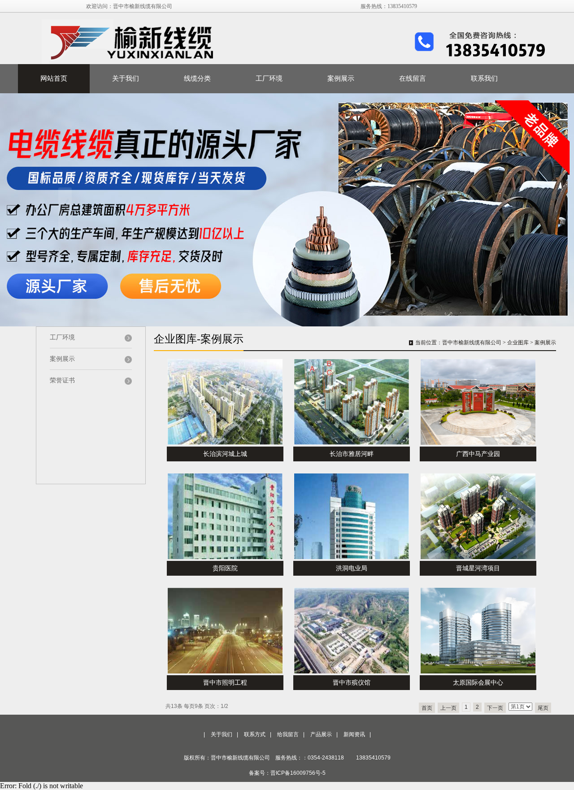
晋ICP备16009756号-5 (298, 773)
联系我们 (484, 78)
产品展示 (321, 734)
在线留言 (412, 78)
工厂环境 (269, 78)
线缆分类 (197, 78)
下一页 (495, 708)
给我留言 (288, 734)
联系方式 (254, 734)
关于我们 (125, 78)
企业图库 (518, 342)
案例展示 (340, 78)
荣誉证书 (62, 380)
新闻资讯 (354, 734)
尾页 (543, 708)
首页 (427, 708)
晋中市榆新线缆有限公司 (471, 342)
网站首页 (53, 78)
